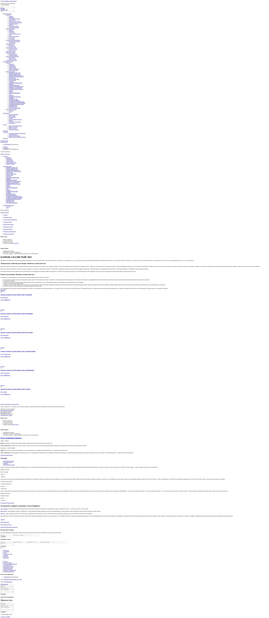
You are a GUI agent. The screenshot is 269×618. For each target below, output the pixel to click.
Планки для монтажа (14, 36)
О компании (6, 113)
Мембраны (11, 17)
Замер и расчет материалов (15, 125)
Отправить (3, 536)
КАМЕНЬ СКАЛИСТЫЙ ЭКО (16, 76)
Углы (10, 35)
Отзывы (11, 118)
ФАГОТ (11, 90)
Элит (10, 112)
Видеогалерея (12, 117)
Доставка (5, 130)
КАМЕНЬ (11, 98)
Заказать (3, 291)
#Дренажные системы (8, 461)
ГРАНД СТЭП (12, 59)
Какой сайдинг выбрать (14, 135)
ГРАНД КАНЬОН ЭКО (14, 74)
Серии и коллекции (8, 61)
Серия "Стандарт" (13, 49)
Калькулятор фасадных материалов (17, 133)
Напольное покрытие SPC (12, 56)
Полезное (5, 132)
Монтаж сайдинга (13, 127)
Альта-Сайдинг (4, 508)
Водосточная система (11, 47)
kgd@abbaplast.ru (8, 581)
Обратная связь (4, 584)
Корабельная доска (13, 23)
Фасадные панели (10, 28)
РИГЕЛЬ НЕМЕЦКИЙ (14, 93)
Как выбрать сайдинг (6, 412)
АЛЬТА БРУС (12, 66)
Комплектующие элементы (15, 22)
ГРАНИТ (11, 91)
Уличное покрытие (10, 52)
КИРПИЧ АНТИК (13, 99)
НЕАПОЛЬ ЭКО (13, 107)
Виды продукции (7, 13)
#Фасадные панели (7, 462)
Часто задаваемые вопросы (15, 119)
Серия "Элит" (12, 50)
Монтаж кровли (13, 128)
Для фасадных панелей (14, 41)
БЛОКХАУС (12, 65)
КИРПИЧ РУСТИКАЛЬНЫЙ (16, 86)
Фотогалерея (12, 115)
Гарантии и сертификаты (15, 122)
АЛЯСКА (11, 64)
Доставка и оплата (7, 554)
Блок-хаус (3, 513)
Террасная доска (13, 54)
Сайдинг (8, 15)
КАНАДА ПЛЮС (13, 70)
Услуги (5, 124)
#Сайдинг (5, 463)
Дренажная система (11, 51)
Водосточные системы (6, 524)
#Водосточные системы (9, 464)
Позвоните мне (4, 9)
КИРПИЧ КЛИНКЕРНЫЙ (15, 83)
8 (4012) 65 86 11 (14, 243)
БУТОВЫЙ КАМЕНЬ (14, 100)
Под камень (12, 37)
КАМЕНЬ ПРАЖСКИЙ (14, 96)
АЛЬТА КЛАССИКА (14, 69)
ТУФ (10, 94)
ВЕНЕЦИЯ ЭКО (13, 105)
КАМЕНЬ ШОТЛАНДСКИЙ (16, 89)
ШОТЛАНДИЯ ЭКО (14, 79)
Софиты (11, 16)
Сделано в (5, 616)
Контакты (5, 138)
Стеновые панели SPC (11, 60)
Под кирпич (12, 39)
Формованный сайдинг (14, 18)
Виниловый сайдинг (14, 27)
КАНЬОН (11, 95)
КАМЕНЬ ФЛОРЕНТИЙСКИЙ (16, 101)
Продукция (6, 148)
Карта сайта (6, 557)
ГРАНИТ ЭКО (12, 80)
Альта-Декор (12, 20)
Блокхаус (11, 25)
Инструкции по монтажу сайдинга (17, 137)
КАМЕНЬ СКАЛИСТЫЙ (15, 88)
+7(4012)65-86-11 (7, 144)
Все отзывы (3, 502)
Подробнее (3, 289)
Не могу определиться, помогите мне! (10, 404)
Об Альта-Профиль (13, 114)
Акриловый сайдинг (14, 26)
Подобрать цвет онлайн (6, 415)
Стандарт (11, 110)
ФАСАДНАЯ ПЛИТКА (14, 108)
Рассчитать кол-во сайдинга (7, 410)
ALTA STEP (12, 57)
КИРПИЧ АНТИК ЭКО (15, 73)
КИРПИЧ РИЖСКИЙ (14, 85)
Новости (11, 120)
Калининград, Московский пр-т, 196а (13, 579)
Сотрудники (12, 123)
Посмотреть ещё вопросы (7, 455)
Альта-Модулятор (13, 134)
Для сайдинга (12, 42)
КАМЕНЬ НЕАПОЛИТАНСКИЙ (17, 103)
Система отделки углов (14, 21)
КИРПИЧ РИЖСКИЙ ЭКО (15, 75)
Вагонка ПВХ (12, 46)
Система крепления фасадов (13, 40)
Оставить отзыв (10, 502)
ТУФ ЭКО (11, 81)
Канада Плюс (4, 511)
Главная (5, 146)
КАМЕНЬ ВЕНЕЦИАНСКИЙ (16, 104)
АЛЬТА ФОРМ (12, 67)
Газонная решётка (13, 55)
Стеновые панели (10, 44)
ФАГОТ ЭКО (12, 78)
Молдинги (11, 45)
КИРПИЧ (11, 84)
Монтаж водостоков (14, 129)
